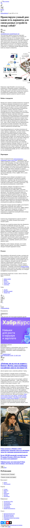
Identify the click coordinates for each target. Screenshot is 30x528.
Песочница (7, 496)
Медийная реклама (9, 515)
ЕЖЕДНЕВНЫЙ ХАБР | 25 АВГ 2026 (11, 355)
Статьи (5, 489)
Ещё (5, 467)
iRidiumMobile (4, 13)
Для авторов (7, 503)
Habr (9, 526)
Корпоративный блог (9, 513)
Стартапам (6, 519)
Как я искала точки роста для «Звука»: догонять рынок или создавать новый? (14, 395)
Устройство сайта (8, 501)
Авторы (6, 494)
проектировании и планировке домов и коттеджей (12, 159)
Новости (6, 490)
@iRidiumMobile (5, 308)
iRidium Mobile (25, 266)
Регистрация (7, 484)
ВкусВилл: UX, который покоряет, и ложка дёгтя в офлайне (13, 397)
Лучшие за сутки (5, 474)
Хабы (5, 492)
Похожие (12, 474)
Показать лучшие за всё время (8, 477)
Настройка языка (5, 525)
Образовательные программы (11, 518)
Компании (6, 493)
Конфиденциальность (9, 508)
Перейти (3, 351)
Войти (5, 482)
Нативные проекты (9, 516)
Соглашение (7, 507)
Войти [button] (2, 9)
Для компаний (7, 504)
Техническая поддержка (16, 525)
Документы (7, 505)
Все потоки (6, 1)
